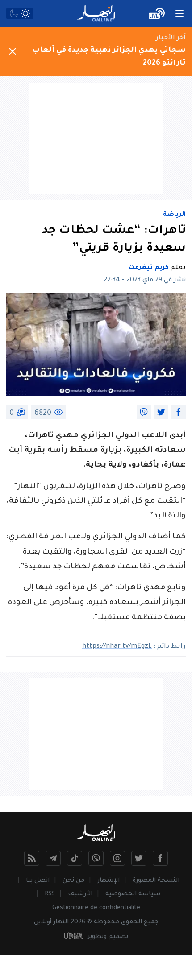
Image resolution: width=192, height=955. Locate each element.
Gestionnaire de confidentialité (96, 908)
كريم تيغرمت (149, 268)
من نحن (73, 880)
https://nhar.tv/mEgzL (117, 646)
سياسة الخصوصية (132, 894)
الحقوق (131, 922)
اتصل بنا (38, 880)
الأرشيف (80, 894)
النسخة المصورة (156, 880)
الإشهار (108, 880)
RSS (50, 894)
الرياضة (174, 215)
